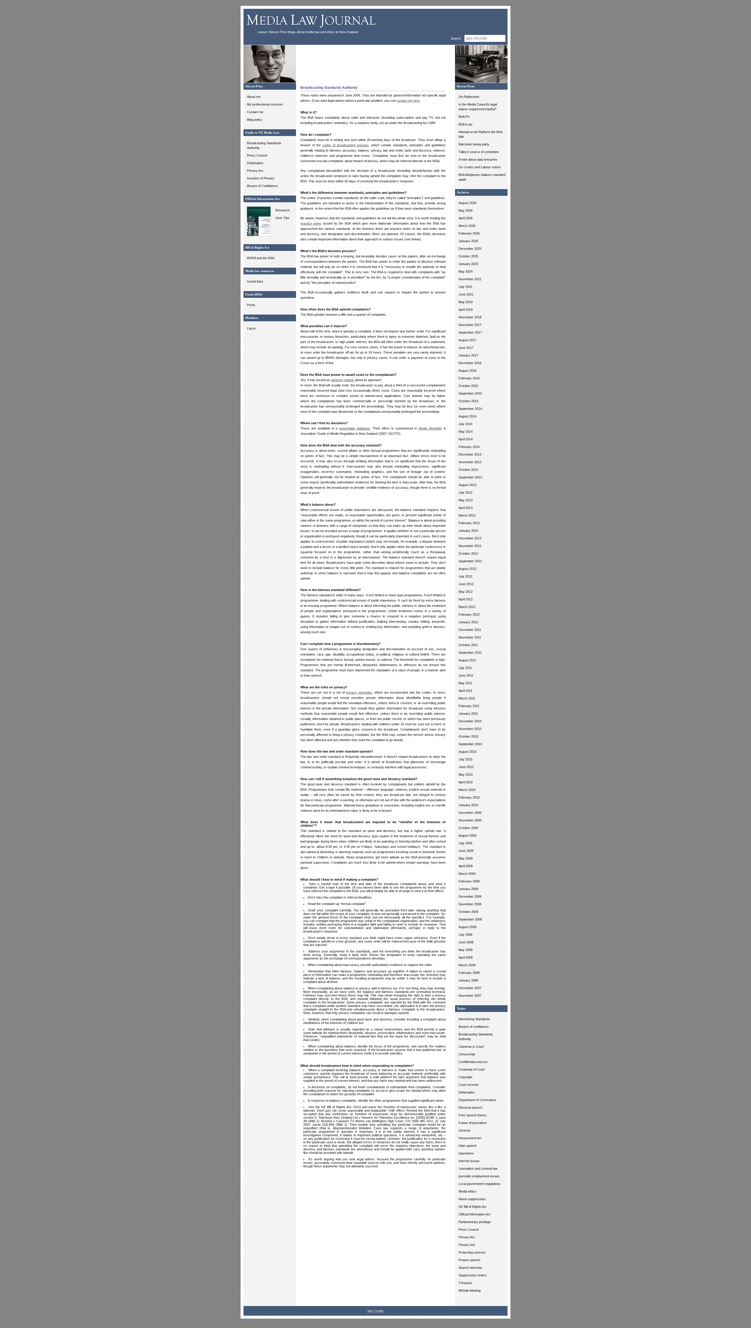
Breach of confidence (474, 1026)
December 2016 (470, 363)
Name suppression (472, 1199)
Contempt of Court (472, 1069)
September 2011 (470, 652)
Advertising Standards (474, 1019)
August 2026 (467, 203)
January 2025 (468, 264)
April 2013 (466, 508)
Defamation (255, 163)
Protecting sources (472, 1252)
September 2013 (470, 477)
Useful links (255, 281)
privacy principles (359, 692)
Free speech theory (473, 1115)
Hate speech (468, 1145)
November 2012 (470, 546)
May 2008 (466, 950)
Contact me (255, 112)
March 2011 (467, 698)
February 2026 (469, 233)
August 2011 (467, 660)
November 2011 (470, 637)
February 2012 (469, 614)
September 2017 (470, 332)
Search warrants (470, 1267)
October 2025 (468, 256)
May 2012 (466, 591)
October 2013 (468, 469)
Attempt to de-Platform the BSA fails (480, 134)
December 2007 (470, 988)
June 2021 (466, 294)
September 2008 (470, 919)
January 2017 (468, 355)
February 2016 (469, 378)
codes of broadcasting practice (345, 145)
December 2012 (470, 538)
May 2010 (466, 774)
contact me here (408, 100)
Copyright (465, 1077)
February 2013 (469, 523)
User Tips (282, 218)
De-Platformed (469, 97)
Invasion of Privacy (260, 178)
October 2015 (468, 386)
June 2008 (466, 942)
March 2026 (467, 225)
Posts (251, 305)
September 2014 (470, 408)
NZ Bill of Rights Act (472, 1206)
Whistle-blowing (470, 1290)
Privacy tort (467, 1245)
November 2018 (470, 317)
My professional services (265, 104)
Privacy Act (255, 170)
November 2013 (470, 462)
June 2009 (466, 850)
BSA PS (464, 116)
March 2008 (467, 965)
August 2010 (467, 751)
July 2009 (465, 843)
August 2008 (467, 927)
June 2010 (466, 767)
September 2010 (470, 744)
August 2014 (467, 416)
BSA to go (465, 124)
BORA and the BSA (260, 258)
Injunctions (466, 1153)
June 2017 (466, 347)
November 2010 (470, 729)
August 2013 (467, 485)
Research (282, 210)
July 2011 (465, 668)
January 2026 (468, 241)
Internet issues (469, 1161)
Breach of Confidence (262, 186)
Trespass (465, 1283)
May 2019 (466, 302)
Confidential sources (473, 1062)
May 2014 (466, 431)
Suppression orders (473, 1275)
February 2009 (469, 881)
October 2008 (468, 911)
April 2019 (466, 309)
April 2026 (466, 218)
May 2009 (466, 858)
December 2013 (470, 454)
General (464, 1130)
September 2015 (470, 393)
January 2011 (468, 713)
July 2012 (465, 576)
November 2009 (470, 820)
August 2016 (467, 370)
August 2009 (467, 835)
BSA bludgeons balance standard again (482, 177)
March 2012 (467, 607)
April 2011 (465, 690)
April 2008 (466, 957)
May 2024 (466, 271)
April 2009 (466, 866)
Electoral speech (470, 1107)
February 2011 (469, 706)
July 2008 (465, 934)
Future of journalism (473, 1123)
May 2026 (466, 210)
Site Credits (375, 1311)
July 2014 (465, 424)
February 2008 (469, 972)
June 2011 (466, 675)
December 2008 (470, 896)
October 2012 (468, 553)
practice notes (310, 223)
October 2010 (468, 736)
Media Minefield (430, 428)
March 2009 (467, 873)
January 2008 (468, 980)
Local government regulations (479, 1184)
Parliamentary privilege (475, 1222)
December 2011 (470, 629)
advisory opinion (342, 380)
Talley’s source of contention (479, 152)
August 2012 (467, 568)
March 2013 (467, 515)
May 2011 (465, 683)
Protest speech (469, 1260)
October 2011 (468, 645)
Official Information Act (474, 1214)
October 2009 (468, 828)
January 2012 (468, 622)
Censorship (467, 1054)
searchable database (354, 428)
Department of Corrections (477, 1100)
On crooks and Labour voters (480, 167)
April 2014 (466, 439)
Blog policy (254, 119)
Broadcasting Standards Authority (264, 145)
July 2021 (465, 286)
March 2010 (467, 790)
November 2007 (470, 995)
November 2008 (470, 904)
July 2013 (465, 492)
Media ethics (467, 1191)
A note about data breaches (478, 159)
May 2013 (466, 500)
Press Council (257, 155)
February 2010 (469, 797)
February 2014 (469, 447)
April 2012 (466, 599)
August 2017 (467, 340)
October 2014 (468, 401)
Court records (468, 1084)
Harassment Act (470, 1138)
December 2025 (470, 248)
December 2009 (470, 812)
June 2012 (466, 584)
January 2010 (468, 805)
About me (254, 97)
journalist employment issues (479, 1176)
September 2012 (470, 561)
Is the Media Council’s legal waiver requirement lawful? (478, 107)
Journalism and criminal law (478, 1168)
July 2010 (465, 759)
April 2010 (466, 782)
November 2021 (470, 279)
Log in (251, 328)
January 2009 (468, 889)
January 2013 (468, 530)
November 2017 (470, 325)
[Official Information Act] (257, 235)
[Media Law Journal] (311, 29)
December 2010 (470, 721)
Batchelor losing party (474, 144)
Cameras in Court (471, 1046)
